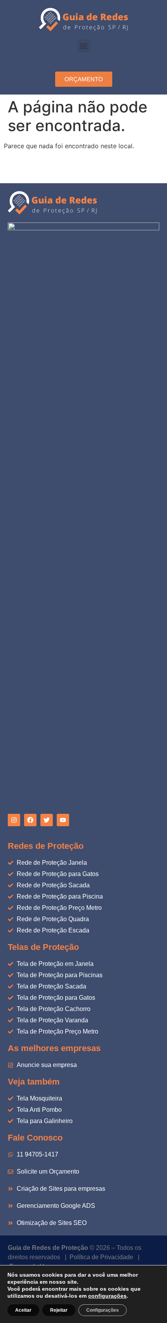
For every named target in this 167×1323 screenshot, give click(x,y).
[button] (83, 45)
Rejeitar (59, 1310)
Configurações (102, 1310)
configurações (107, 1296)
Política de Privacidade (101, 1257)
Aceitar (23, 1310)
